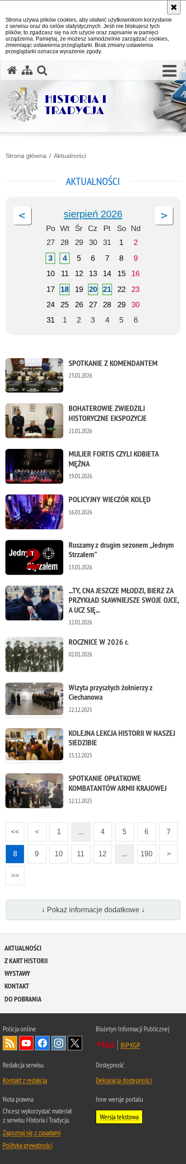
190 (145, 851)
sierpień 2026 (93, 214)
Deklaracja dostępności (124, 1080)
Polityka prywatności (27, 1145)
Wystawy (17, 973)
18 (64, 289)
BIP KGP (130, 1044)
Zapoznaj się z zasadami (31, 1132)
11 (78, 851)
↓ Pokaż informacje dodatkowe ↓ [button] (93, 910)
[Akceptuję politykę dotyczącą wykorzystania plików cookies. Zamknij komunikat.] (174, 7)
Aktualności (70, 155)
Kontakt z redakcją (25, 1080)
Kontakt (17, 986)
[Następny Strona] (164, 216)
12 (100, 851)
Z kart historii (26, 960)
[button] (170, 71)
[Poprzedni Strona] (22, 216)
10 (56, 851)
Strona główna (25, 155)
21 (107, 289)
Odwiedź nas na (26, 1043)
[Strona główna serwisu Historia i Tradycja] (12, 70)
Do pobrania (23, 999)
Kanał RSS (10, 1043)
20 (93, 289)
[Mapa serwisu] (27, 70)
